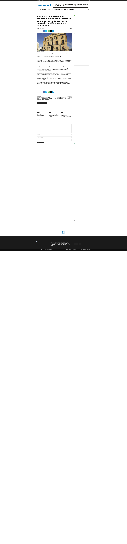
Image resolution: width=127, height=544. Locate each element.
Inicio (37, 13)
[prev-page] (37, 119)
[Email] (51, 31)
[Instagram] (89, 0)
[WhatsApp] (49, 31)
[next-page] (39, 119)
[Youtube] (80, 244)
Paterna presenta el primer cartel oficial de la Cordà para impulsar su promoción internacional (42, 114)
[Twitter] (46, 31)
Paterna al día (39, 28)
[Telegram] (53, 31)
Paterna (40, 13)
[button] (89, 9)
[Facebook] (88, 0)
